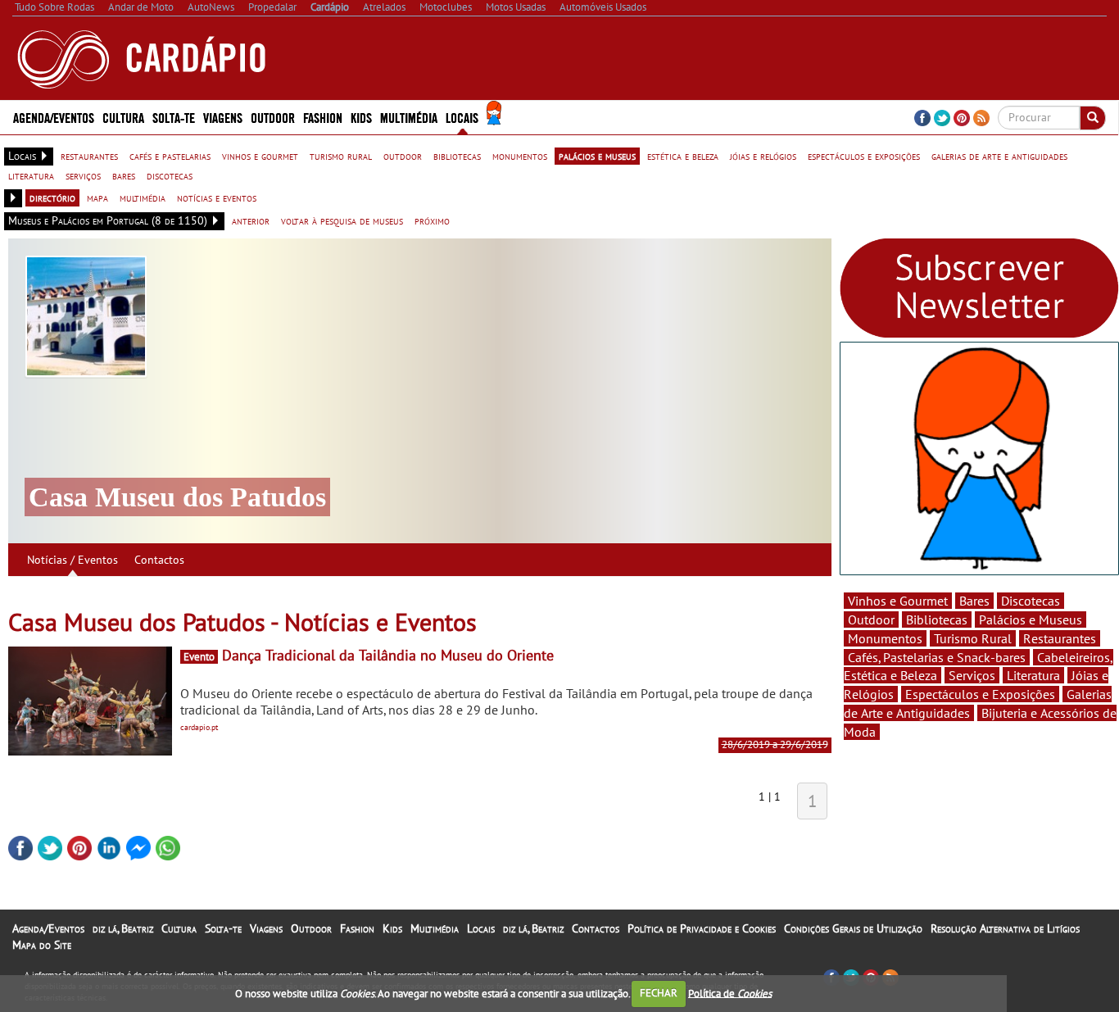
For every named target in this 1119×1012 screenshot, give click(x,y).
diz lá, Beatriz (123, 928)
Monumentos (885, 638)
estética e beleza (682, 155)
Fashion (322, 116)
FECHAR (658, 993)
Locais (481, 928)
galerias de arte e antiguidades (999, 155)
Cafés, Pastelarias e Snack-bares (937, 657)
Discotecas (1030, 600)
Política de (730, 993)
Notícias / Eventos (72, 559)
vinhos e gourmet (260, 155)
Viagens (266, 928)
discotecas (170, 175)
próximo (432, 220)
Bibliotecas (936, 619)
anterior (251, 220)
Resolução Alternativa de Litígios (1005, 928)
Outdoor (273, 116)
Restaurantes (1059, 638)
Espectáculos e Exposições (980, 694)
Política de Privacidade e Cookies (701, 928)
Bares (974, 600)
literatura (31, 175)
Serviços (972, 675)
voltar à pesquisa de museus (342, 220)
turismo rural (341, 155)
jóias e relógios (763, 155)
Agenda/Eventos (53, 116)
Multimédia (434, 928)
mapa (97, 197)
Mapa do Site (41, 944)
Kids (361, 116)
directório (52, 197)
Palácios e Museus (1030, 619)
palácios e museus (597, 155)
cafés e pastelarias (170, 155)
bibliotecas (457, 155)
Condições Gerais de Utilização (853, 928)
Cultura (179, 928)
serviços (83, 175)
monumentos (519, 155)
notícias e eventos (216, 197)
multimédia (142, 197)
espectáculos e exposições (864, 155)
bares (123, 175)
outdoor (402, 155)
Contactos (159, 559)
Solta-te (223, 928)
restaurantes (89, 155)
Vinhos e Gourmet (898, 600)
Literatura (1033, 675)
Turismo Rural (973, 638)
